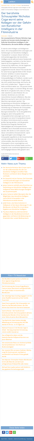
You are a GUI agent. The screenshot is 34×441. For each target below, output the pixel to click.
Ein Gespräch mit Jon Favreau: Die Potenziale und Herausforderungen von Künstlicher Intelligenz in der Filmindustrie (17, 181)
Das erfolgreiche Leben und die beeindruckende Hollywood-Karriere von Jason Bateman (15, 337)
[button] (5, 158)
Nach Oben (4, 439)
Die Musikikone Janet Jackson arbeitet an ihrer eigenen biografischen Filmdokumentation (15, 281)
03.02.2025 (4, 36)
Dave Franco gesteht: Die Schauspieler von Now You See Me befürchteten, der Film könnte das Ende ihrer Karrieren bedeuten (16, 305)
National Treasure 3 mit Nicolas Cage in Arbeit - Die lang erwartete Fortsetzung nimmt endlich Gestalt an (15, 330)
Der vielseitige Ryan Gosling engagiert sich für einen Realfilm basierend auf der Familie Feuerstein (17, 298)
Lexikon (10, 2)
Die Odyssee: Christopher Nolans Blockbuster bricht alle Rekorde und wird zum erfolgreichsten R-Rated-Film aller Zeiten (17, 362)
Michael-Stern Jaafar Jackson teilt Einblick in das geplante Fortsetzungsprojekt (16, 368)
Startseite (3, 5)
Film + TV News (17, 5)
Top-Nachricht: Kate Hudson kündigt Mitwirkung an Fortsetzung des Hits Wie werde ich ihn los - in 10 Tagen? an (15, 322)
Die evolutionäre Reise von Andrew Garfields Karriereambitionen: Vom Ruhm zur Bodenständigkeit (16, 345)
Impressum (30, 439)
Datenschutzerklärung (19, 439)
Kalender (10, 439)
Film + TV (9, 5)
